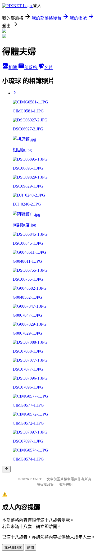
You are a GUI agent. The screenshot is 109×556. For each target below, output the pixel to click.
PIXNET (36, 479)
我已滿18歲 (13, 548)
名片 (48, 67)
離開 (30, 548)
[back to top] (6, 469)
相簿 (13, 67)
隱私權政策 (45, 484)
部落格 (31, 67)
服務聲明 (65, 484)
